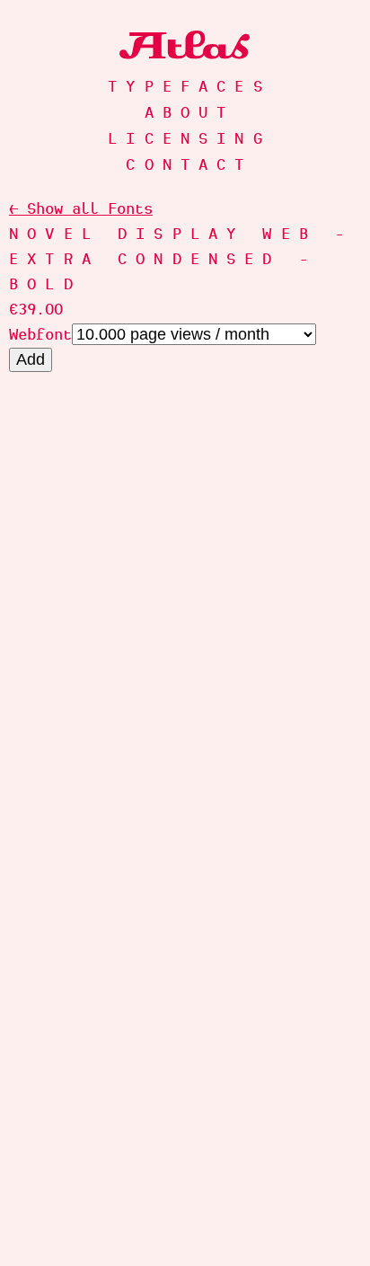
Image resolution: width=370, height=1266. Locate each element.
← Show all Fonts (81, 208)
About (190, 112)
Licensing (189, 138)
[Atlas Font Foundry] (185, 45)
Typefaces (189, 86)
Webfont (40, 334)
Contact (189, 164)
